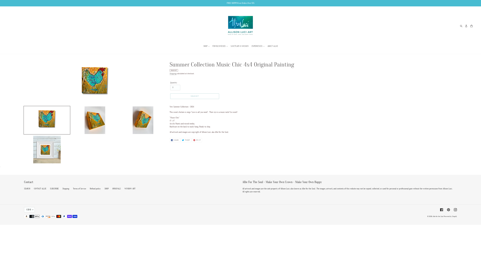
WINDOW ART (130, 189)
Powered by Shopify (450, 216)
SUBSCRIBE (54, 189)
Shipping (173, 74)
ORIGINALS (116, 189)
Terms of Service (79, 189)
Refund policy (95, 189)
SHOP (106, 189)
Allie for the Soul (438, 216)
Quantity (173, 83)
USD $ (28, 210)
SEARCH (27, 189)
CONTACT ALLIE (40, 189)
